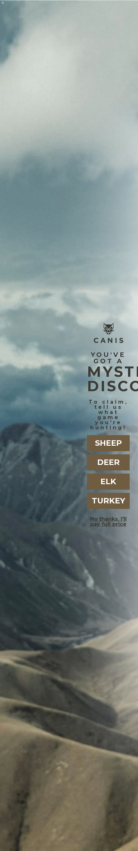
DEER (108, 462)
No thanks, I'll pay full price (108, 521)
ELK (108, 481)
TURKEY (108, 500)
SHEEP (108, 443)
